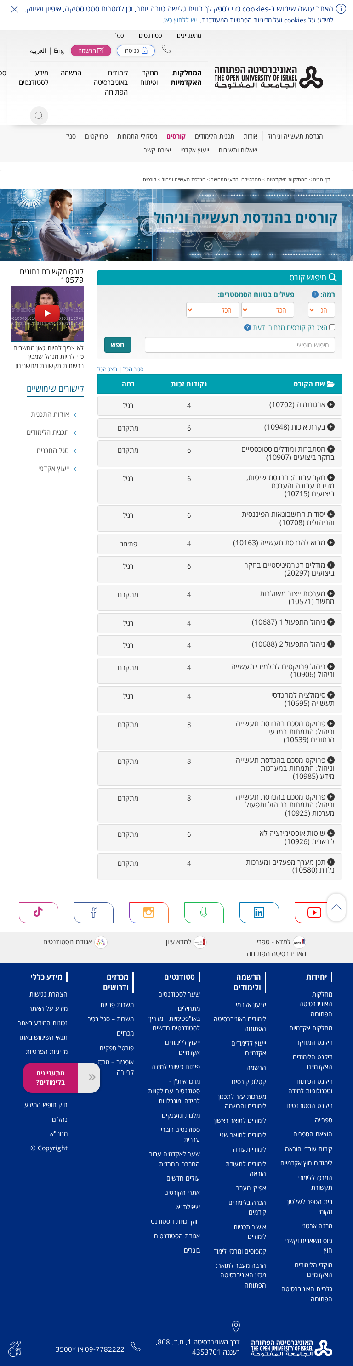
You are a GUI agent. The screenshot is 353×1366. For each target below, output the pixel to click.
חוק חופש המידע (46, 1104)
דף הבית (321, 179)
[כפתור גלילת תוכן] (336, 907)
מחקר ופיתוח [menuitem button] (149, 77)
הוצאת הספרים (312, 1134)
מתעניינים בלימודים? (50, 1077)
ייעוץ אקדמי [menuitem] (194, 150)
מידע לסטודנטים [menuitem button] (33, 77)
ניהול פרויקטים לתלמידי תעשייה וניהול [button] (283, 670)
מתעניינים (189, 35)
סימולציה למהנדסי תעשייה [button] (303, 699)
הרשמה (256, 1067)
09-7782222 (105, 1349)
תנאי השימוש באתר (43, 1037)
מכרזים (125, 1033)
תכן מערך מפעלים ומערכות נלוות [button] (290, 866)
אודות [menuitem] (250, 136)
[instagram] (149, 912)
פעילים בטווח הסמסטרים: (256, 294)
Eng (59, 50)
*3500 (66, 1349)
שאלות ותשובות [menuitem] (237, 150)
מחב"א (59, 1133)
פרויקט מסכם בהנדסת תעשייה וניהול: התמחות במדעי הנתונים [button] (285, 731)
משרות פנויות (117, 1004)
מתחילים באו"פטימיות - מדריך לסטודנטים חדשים (174, 1018)
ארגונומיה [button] (298, 404)
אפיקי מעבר (251, 1187)
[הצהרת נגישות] (14, 1347)
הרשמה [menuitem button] (71, 72)
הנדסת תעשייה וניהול (183, 179)
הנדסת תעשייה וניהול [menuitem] (295, 136)
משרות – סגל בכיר (111, 1018)
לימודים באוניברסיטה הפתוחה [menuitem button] (111, 82)
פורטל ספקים (117, 1047)
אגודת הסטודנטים (67, 941)
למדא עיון (178, 941)
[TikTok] (38, 912)
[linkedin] (259, 912)
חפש (117, 344)
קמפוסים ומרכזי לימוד (240, 1251)
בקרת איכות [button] (295, 427)
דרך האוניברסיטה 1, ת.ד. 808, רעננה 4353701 (198, 1346)
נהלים (60, 1119)
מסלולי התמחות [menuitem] (137, 136)
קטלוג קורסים (249, 1081)
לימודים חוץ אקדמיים (306, 1163)
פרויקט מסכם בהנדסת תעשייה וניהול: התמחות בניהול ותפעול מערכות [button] (285, 805)
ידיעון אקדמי (251, 1004)
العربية (38, 50)
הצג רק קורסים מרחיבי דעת (290, 327)
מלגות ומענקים (181, 1115)
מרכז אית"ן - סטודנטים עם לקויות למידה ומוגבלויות (174, 1091)
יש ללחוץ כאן (180, 20)
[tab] (220, 405)
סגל (119, 35)
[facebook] (94, 912)
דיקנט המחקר (314, 1042)
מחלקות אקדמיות (310, 1028)
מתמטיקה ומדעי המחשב (236, 179)
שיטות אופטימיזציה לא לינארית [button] (297, 837)
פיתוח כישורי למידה (175, 1066)
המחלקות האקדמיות (287, 179)
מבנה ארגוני (317, 1225)
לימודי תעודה (249, 1149)
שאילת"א (188, 1207)
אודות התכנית (51, 414)
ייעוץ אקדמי (54, 468)
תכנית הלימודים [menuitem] (214, 136)
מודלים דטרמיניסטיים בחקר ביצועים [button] (290, 569)
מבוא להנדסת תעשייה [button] (280, 542)
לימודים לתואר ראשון (240, 1120)
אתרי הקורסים (182, 1192)
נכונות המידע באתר (43, 1023)
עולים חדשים (183, 1178)
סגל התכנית (53, 450)
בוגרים (192, 1250)
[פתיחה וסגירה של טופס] (89, 1078)
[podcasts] (204, 912)
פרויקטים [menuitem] (96, 136)
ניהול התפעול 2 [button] (289, 644)
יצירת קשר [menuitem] (157, 150)
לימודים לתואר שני (243, 1135)
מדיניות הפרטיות (47, 1051)
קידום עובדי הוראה (308, 1148)
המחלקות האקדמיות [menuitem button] (186, 77)
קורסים (149, 179)
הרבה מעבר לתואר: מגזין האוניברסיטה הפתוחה (241, 1275)
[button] (166, 49)
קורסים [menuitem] (176, 136)
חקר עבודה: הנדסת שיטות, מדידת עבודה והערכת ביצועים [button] (290, 485)
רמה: (327, 294)
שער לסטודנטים (179, 994)
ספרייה (323, 1119)
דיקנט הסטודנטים (309, 1105)
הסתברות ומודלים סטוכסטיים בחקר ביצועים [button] (288, 453)
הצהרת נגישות (48, 994)
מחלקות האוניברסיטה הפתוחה (315, 1004)
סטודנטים (150, 35)
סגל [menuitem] (71, 136)
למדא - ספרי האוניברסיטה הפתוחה (276, 947)
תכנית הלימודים (49, 432)
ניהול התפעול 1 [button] (289, 622)
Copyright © (49, 1147)
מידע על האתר (48, 1008)
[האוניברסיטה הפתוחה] (269, 77)
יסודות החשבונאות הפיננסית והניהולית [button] (288, 518)
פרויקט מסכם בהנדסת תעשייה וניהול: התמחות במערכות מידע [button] (285, 768)
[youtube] (314, 912)
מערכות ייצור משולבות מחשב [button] (297, 597)
